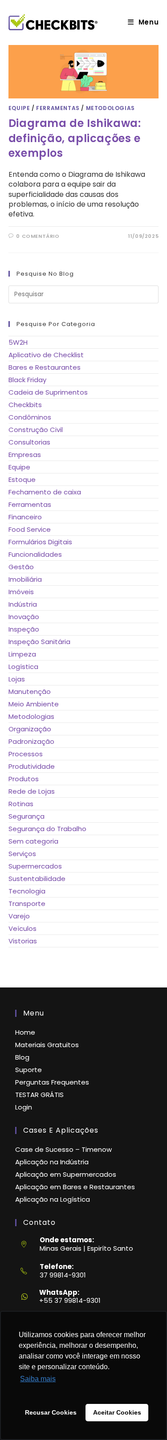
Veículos (22, 928)
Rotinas (20, 803)
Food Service (29, 529)
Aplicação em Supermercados (65, 1174)
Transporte (26, 903)
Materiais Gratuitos (47, 1044)
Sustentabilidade (36, 878)
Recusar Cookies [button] (51, 1412)
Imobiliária (25, 579)
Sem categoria (33, 841)
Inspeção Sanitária (39, 641)
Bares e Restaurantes (44, 367)
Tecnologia (26, 891)
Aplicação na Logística (52, 1199)
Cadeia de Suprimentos (48, 392)
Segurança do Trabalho (47, 828)
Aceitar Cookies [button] (117, 1412)
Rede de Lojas (31, 791)
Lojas (16, 679)
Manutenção (29, 691)
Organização (29, 729)
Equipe (19, 108)
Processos (25, 754)
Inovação (23, 616)
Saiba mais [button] (38, 1379)
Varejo (19, 916)
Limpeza (22, 654)
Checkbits (25, 404)
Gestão (21, 566)
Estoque (22, 479)
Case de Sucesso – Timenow (63, 1149)
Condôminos (29, 417)
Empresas (24, 454)
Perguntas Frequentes (52, 1082)
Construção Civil (35, 429)
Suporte (28, 1069)
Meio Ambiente (33, 704)
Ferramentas (58, 108)
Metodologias (110, 108)
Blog (22, 1057)
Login (23, 1107)
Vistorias (22, 941)
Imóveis (21, 591)
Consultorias (29, 442)
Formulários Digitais (40, 542)
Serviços (22, 853)
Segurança (26, 816)
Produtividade (31, 766)
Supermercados (35, 866)
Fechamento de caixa (44, 492)
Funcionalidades (35, 554)
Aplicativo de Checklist (46, 354)
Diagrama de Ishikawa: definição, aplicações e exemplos (74, 138)
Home (25, 1032)
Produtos (23, 778)
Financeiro (25, 517)
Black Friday (27, 379)
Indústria (22, 604)
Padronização (31, 741)
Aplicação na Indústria (52, 1162)
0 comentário (37, 236)
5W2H (18, 342)
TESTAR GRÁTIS (39, 1094)
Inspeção (23, 629)
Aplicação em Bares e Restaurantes (75, 1186)
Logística (23, 666)
